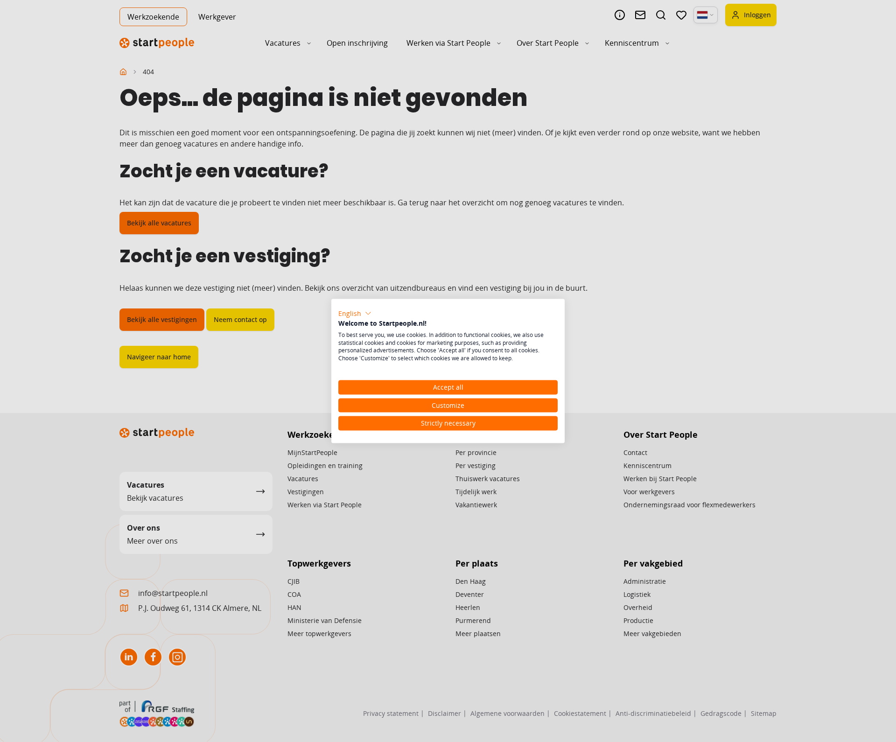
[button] (354, 313)
